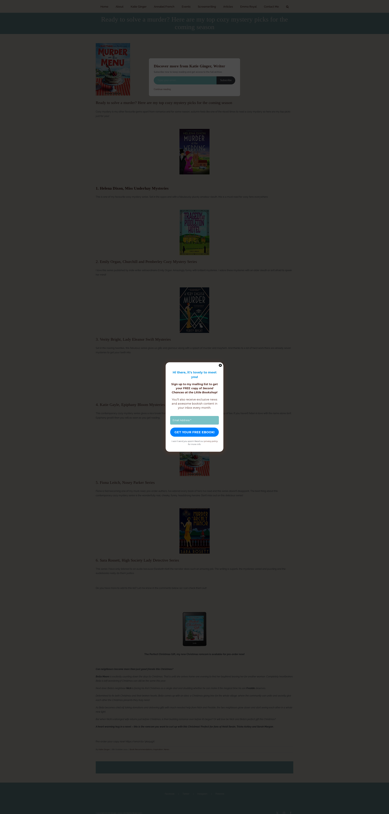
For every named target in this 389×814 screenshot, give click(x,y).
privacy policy (211, 441)
